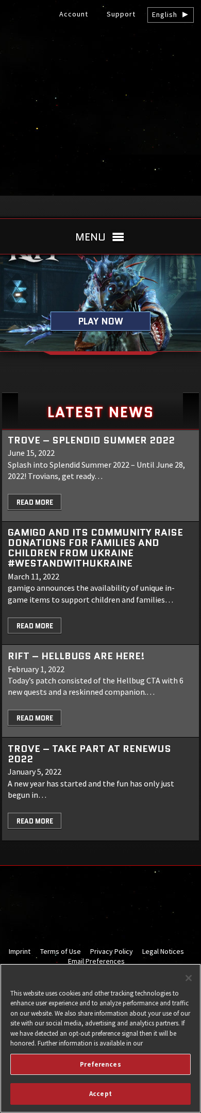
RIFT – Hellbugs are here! (76, 656)
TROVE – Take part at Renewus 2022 (89, 754)
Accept (100, 1093)
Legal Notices (163, 951)
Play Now (100, 321)
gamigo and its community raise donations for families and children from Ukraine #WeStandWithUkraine (95, 547)
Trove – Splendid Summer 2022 (91, 440)
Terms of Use (60, 951)
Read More (34, 502)
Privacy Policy (111, 951)
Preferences (100, 1064)
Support (121, 14)
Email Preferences (96, 961)
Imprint (19, 951)
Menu (90, 237)
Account (73, 14)
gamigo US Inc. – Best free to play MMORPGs (100, 51)
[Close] (188, 978)
